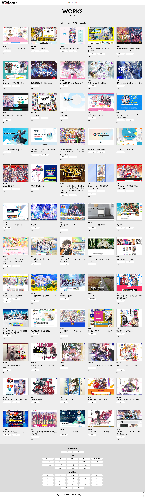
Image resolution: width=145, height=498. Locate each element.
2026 (48, 475)
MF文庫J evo (35, 225)
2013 (85, 481)
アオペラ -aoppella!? (67, 296)
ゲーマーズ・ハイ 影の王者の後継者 (100, 365)
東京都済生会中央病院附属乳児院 (14, 48)
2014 (72, 481)
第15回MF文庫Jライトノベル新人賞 (100, 331)
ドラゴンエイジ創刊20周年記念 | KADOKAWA (127, 187)
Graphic (66, 451)
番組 (72, 468)
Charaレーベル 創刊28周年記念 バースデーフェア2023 (100, 187)
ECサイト (92, 227)
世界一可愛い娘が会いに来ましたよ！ (127, 366)
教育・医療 (35, 333)
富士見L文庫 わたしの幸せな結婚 (127, 399)
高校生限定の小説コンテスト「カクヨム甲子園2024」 (128, 116)
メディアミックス (36, 264)
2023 (85, 475)
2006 (66, 487)
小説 (44, 51)
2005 (78, 487)
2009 (72, 484)
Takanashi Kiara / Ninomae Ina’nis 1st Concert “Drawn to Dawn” (128, 49)
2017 (97, 478)
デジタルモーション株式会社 (13, 225)
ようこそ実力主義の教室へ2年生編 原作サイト (44, 433)
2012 (97, 481)
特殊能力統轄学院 (37, 399)
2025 (60, 475)
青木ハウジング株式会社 (124, 149)
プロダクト (92, 118)
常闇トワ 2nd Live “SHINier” (97, 83)
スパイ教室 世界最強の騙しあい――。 (13, 366)
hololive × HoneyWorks (96, 149)
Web (4, 54)
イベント (35, 51)
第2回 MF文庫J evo (37, 186)
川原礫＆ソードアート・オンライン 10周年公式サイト (128, 433)
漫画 (16, 85)
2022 (97, 475)
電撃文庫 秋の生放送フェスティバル (15, 432)
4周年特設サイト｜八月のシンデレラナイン (43, 297)
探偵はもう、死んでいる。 (125, 331)
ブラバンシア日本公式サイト (98, 225)
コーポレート (7, 51)
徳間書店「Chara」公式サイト (13, 296)
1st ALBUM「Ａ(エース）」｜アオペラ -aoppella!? (72, 260)
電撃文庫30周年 (8, 186)
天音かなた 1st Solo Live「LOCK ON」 (129, 83)
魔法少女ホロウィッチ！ (96, 115)
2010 (60, 484)
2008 (85, 484)
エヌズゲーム (92, 296)
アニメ (84, 459)
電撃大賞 (119, 225)
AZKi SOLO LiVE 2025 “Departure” (71, 83)
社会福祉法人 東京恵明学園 (40, 331)
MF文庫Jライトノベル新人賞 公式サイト (15, 116)
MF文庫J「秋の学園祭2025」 (69, 48)
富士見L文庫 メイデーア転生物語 (99, 432)
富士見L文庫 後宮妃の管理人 (97, 399)
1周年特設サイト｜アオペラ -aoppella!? (41, 260)
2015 (60, 481)
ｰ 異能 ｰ (62, 365)
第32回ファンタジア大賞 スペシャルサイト (43, 366)
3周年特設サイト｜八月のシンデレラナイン (72, 332)
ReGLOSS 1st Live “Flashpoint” (42, 83)
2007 (97, 484)
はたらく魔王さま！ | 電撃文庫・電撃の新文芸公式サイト (129, 297)
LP (92, 53)
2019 (72, 478)
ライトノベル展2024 (38, 115)
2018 (85, 478)
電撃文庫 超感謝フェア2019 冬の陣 (15, 399)
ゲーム (72, 156)
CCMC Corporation (66, 115)
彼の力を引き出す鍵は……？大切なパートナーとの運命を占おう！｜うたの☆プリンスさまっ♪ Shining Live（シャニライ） (72, 189)
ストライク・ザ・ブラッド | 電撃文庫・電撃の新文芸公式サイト (15, 332)
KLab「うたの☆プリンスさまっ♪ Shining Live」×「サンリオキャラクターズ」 (15, 261)
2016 (48, 481)
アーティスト (120, 53)
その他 (72, 459)
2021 (48, 478)
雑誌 (130, 191)
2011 (48, 484)
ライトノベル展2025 (38, 48)
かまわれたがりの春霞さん (69, 399)
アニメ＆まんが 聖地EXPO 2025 (13, 83)
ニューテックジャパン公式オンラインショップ (100, 260)
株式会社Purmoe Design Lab (13, 149)
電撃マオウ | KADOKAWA (124, 259)
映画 (97, 465)
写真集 (60, 465)
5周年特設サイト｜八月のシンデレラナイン (72, 226)
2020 (60, 478)
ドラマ (84, 462)
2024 (72, 475)
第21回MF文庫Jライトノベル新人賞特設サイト (100, 49)
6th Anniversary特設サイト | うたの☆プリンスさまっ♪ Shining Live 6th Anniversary (72, 151)
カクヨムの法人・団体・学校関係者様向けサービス (43, 150)
